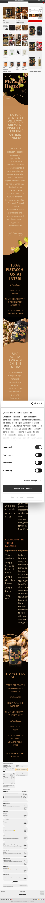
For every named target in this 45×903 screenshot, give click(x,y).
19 (21, 797)
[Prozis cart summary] (42, 2)
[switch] (38, 455)
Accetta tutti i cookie (23, 489)
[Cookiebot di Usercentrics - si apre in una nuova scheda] (31, 404)
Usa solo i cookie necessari (22, 497)
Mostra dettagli (30, 481)
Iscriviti (22, 894)
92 (21, 796)
